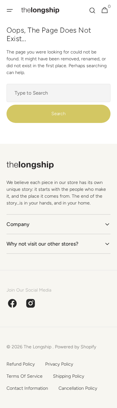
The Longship (38, 347)
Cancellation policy (77, 388)
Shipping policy (68, 376)
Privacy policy (59, 364)
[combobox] (58, 93)
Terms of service (24, 376)
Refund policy (20, 364)
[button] (10, 10)
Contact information (27, 388)
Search (58, 113)
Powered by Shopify (75, 347)
